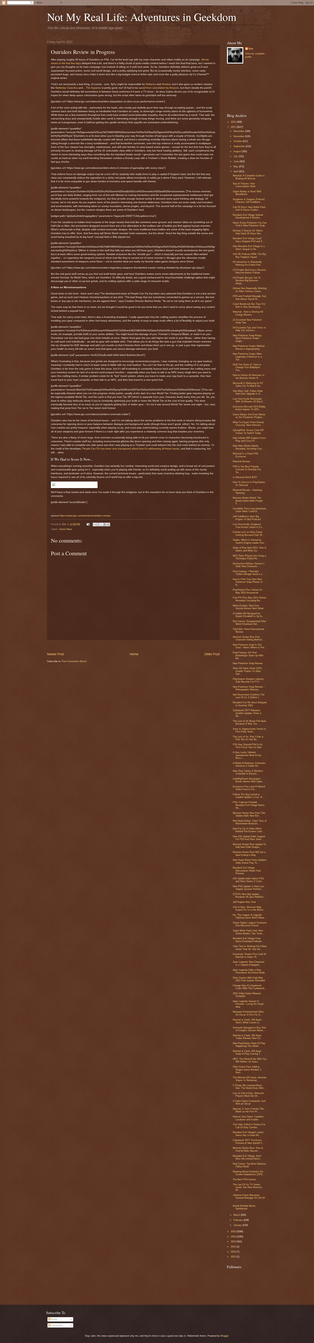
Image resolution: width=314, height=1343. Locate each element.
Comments (56, 1325)
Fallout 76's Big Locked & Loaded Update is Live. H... (248, 795)
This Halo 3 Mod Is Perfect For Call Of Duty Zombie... (249, 1126)
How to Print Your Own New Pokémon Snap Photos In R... (248, 582)
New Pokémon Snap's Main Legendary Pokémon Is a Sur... (247, 356)
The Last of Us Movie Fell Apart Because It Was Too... (249, 722)
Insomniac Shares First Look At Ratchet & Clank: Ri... (249, 955)
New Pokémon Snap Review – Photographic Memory (249, 688)
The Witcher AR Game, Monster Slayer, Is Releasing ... (249, 1079)
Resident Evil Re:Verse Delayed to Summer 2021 (249, 704)
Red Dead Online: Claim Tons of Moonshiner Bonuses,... (250, 822)
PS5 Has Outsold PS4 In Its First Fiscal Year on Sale (248, 746)
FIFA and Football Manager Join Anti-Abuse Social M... (249, 297)
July (236, 156)
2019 (234, 1236)
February (238, 1220)
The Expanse (93, 87)
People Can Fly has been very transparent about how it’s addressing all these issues (130, 448)
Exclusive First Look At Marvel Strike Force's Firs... (249, 788)
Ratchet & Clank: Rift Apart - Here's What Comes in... (248, 1021)
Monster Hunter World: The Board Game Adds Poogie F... (248, 500)
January (238, 1225)
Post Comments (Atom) (74, 661)
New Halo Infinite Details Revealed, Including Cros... (248, 447)
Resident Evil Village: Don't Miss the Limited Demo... (247, 1157)
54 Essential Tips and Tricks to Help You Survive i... (249, 329)
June (236, 161)
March (237, 1215)
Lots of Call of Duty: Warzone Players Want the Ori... (248, 1094)
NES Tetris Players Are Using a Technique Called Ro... (249, 557)
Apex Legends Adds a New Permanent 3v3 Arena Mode (249, 971)
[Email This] (94, 524)
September (240, 146)
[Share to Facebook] (105, 524)
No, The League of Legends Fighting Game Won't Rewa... (249, 916)
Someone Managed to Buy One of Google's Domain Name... (249, 1029)
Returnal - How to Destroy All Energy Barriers (248, 313)
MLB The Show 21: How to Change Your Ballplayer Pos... (247, 367)
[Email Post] (87, 524)
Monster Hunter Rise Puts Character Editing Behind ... (249, 638)
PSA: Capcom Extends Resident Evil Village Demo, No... (249, 805)
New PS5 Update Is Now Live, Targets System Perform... (249, 887)
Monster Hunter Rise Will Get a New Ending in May (249, 853)
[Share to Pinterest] (108, 524)
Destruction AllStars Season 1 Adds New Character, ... (248, 565)
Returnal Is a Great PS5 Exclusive (245, 455)
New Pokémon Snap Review (248, 663)
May (236, 166)
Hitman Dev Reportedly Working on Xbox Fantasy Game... (249, 289)
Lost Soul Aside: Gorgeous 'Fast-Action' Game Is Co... (248, 525)
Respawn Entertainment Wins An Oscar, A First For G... (248, 1013)
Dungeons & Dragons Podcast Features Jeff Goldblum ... (249, 200)
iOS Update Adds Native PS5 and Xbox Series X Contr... (248, 880)
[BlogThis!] (98, 524)
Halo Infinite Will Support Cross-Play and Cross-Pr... (249, 439)
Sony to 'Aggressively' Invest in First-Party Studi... (249, 730)
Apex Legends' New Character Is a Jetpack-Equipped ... (248, 963)
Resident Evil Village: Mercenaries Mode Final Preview (247, 870)
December (239, 131)
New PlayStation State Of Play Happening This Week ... (249, 1044)
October (238, 141)
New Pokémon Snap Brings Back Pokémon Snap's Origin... (247, 338)
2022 (234, 122)
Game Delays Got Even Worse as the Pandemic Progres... (249, 416)
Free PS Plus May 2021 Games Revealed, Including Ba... (249, 599)
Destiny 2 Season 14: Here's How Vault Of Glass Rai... (248, 232)
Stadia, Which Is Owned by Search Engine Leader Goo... (249, 541)
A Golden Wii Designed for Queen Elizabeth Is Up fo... (248, 615)
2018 (234, 1241)
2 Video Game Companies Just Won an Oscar (249, 1102)
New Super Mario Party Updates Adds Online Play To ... (250, 861)
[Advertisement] (133, 645)
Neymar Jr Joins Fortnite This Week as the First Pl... (248, 1110)
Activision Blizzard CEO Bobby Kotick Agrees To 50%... (249, 408)
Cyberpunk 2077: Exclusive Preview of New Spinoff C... (249, 1141)
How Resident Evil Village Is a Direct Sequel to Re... (249, 247)
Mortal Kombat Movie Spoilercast (244, 1207)
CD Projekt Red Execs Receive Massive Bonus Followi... (249, 271)
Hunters (166, 84)
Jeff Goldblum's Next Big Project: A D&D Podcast (247, 517)
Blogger (224, 1335)
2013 (234, 1256)
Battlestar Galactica (66, 87)
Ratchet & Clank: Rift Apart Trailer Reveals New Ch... (247, 1037)
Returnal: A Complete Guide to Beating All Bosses (249, 177)
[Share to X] (101, 524)
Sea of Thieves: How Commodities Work (244, 185)
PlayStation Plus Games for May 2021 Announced (247, 591)
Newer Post (55, 654)
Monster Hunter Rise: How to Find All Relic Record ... (248, 1149)
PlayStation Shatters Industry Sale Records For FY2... (248, 680)
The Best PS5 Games (244, 1179)
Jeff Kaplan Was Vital (244, 902)
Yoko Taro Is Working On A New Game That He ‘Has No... (249, 947)
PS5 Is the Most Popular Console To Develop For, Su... (247, 469)
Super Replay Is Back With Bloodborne (247, 193)
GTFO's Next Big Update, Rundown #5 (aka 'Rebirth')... (249, 895)
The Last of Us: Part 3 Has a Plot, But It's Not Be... (248, 738)
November (239, 136)
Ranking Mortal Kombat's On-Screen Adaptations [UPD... (249, 1173)
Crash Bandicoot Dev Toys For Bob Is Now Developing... (249, 305)
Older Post (212, 654)
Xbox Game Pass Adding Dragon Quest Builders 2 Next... (247, 1069)
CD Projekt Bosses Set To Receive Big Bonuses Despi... (247, 280)
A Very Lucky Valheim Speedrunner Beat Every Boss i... (247, 755)
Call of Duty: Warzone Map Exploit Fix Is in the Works (248, 908)
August (238, 151)
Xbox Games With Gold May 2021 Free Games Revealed (249, 979)
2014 (234, 1251)
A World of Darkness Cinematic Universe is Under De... (249, 764)
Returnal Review (241, 461)
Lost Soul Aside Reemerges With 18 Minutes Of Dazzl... (249, 400)
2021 (234, 127)
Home (134, 654)
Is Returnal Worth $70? (245, 477)
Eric (251, 48)
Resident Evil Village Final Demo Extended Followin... (248, 939)
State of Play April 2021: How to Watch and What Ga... (249, 549)
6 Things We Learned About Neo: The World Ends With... (249, 1086)
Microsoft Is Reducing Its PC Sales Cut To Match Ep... (248, 384)
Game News (65, 529)
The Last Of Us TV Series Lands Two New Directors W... (247, 1187)
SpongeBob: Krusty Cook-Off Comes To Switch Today (248, 431)
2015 (234, 1246)
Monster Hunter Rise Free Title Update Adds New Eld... (249, 814)
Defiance (151, 84)
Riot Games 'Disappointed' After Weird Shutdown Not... (249, 622)
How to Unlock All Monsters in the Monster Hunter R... (248, 376)
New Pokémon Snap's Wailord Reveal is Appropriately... (248, 347)
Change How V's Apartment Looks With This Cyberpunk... (250, 987)
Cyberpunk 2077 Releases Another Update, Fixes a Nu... (247, 713)
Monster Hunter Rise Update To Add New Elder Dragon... (249, 845)
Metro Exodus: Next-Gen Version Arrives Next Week (248, 607)
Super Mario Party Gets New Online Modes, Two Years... (249, 932)
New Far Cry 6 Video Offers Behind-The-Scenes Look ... (249, 830)
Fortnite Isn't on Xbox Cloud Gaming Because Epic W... (248, 533)
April (236, 171)
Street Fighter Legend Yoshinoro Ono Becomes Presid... (250, 924)
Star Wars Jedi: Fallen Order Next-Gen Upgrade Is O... (248, 392)
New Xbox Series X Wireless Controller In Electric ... (248, 772)
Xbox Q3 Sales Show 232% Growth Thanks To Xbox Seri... (247, 671)
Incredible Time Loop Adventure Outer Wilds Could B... (249, 510)
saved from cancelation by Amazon (159, 87)
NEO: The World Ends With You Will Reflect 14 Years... (249, 1060)
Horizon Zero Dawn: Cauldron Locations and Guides (248, 1118)
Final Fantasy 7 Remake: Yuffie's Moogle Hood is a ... (249, 572)
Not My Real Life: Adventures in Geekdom (141, 16)
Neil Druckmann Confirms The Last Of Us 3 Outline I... (248, 696)
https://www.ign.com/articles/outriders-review (84, 515)
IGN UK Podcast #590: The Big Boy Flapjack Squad (249, 255)
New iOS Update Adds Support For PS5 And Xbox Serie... (249, 838)
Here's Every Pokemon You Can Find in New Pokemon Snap (250, 224)
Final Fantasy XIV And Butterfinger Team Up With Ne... (248, 655)
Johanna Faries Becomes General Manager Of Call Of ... (249, 1198)
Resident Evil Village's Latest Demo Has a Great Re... (248, 1133)
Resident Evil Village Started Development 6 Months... (248, 216)
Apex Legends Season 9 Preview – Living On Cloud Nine (248, 1004)
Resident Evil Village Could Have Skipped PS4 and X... (249, 239)
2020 (234, 1231)
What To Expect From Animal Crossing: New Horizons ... (248, 423)
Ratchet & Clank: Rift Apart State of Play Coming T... (247, 1052)
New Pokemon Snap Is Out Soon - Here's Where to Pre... (249, 646)
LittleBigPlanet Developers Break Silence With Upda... (248, 780)
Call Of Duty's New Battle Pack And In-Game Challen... (249, 208)
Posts (53, 1319)
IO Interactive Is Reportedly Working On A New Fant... (248, 263)
